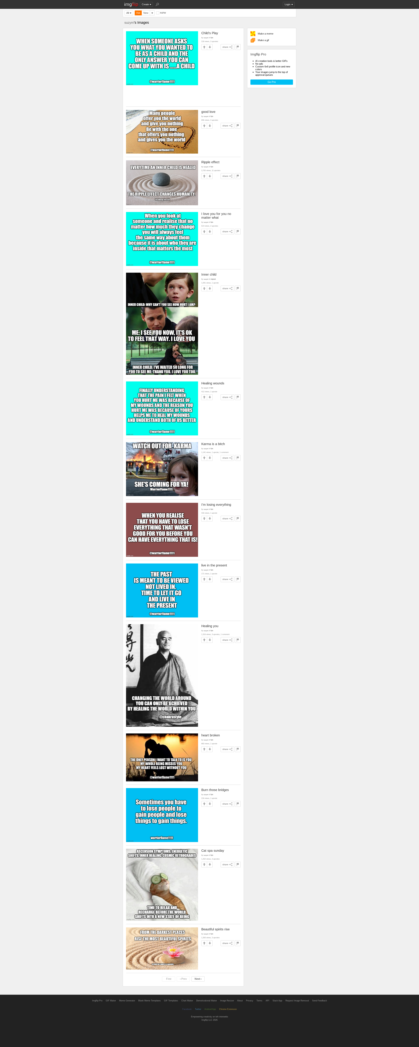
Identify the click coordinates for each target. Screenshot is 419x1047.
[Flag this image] (238, 47)
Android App (210, 1009)
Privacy (249, 1000)
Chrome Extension (228, 1009)
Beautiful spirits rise (215, 929)
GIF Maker (111, 1000)
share (225, 47)
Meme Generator (127, 1000)
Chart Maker (187, 1000)
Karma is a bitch (213, 444)
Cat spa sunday (212, 850)
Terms (259, 1000)
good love (208, 112)
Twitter (198, 1009)
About (240, 1000)
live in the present (214, 565)
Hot (138, 12)
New (145, 12)
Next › (198, 978)
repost (213, 279)
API (267, 1000)
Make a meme (265, 33)
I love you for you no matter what (216, 215)
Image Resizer (227, 1000)
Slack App (277, 1000)
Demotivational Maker (206, 1000)
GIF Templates (171, 1000)
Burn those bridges (215, 790)
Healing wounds (212, 383)
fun (212, 38)
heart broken (210, 735)
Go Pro (272, 82)
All (127, 12)
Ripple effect (210, 162)
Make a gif (263, 40)
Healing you (209, 626)
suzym (129, 22)
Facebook (187, 1009)
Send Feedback (319, 1000)
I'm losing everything (216, 504)
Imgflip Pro (97, 1000)
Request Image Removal (297, 1000)
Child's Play (209, 33)
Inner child (208, 274)
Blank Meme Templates (149, 1000)
